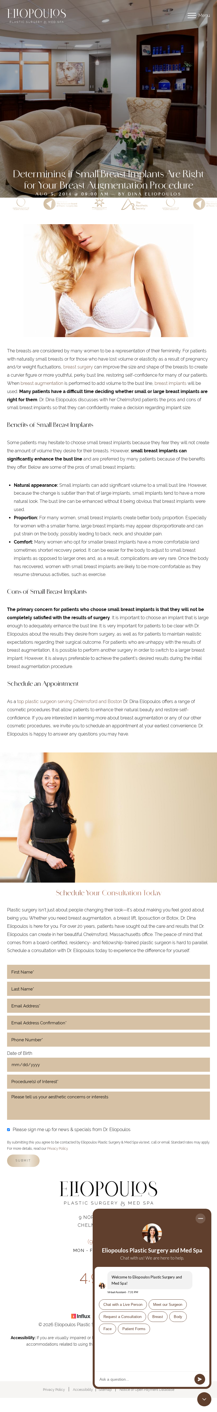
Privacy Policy (57, 1149)
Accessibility (83, 1390)
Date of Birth (19, 1053)
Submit (23, 1160)
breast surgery (78, 367)
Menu (204, 15)
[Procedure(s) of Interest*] (108, 1082)
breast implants (170, 383)
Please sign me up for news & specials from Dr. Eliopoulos (72, 1129)
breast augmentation (42, 383)
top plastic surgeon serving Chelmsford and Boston (69, 701)
